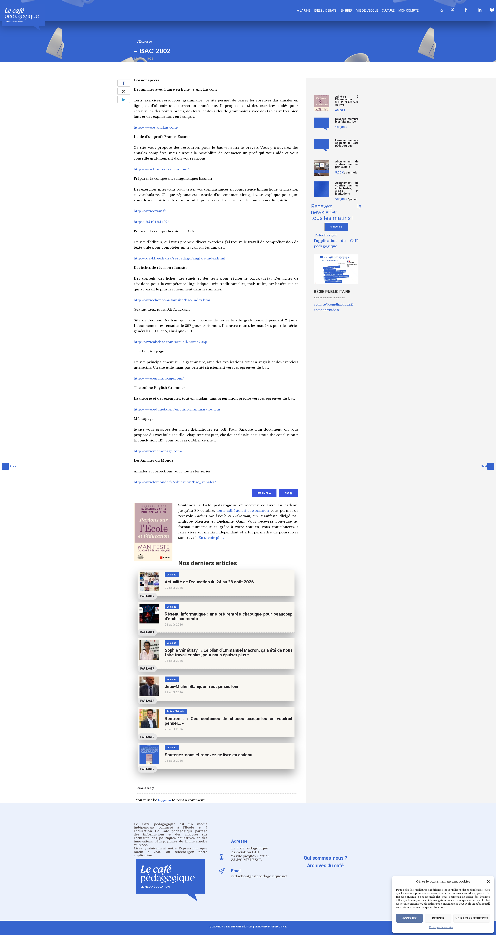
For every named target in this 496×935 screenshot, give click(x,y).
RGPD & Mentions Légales (235, 926)
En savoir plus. (211, 538)
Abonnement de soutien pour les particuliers (346, 164)
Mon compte (408, 10)
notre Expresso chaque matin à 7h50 (170, 850)
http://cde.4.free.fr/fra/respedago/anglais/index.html (179, 258)
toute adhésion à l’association (242, 511)
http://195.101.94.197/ (151, 222)
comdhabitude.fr (326, 310)
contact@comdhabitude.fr (334, 304)
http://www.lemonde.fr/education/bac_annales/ (175, 482)
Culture (388, 10)
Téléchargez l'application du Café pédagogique (336, 240)
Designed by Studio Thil (270, 926)
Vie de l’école (367, 10)
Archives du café (325, 865)
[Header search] (441, 10)
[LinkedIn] (479, 9)
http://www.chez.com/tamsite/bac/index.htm (172, 300)
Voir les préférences (472, 918)
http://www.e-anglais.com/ (156, 127)
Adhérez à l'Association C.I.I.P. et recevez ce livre (346, 100)
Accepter (409, 918)
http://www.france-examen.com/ (161, 169)
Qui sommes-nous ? (325, 858)
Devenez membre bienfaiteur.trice (346, 120)
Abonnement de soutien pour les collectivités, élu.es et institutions (346, 188)
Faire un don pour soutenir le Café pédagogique (346, 143)
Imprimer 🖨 (264, 493)
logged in (164, 800)
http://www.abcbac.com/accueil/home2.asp (170, 342)
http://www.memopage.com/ (158, 451)
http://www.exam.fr (150, 211)
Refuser (438, 918)
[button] (488, 881)
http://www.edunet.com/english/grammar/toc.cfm (177, 409)
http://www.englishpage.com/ (159, 378)
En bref (346, 10)
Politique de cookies (441, 927)
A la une (303, 10)
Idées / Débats (325, 10)
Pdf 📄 (288, 493)
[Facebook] (466, 9)
